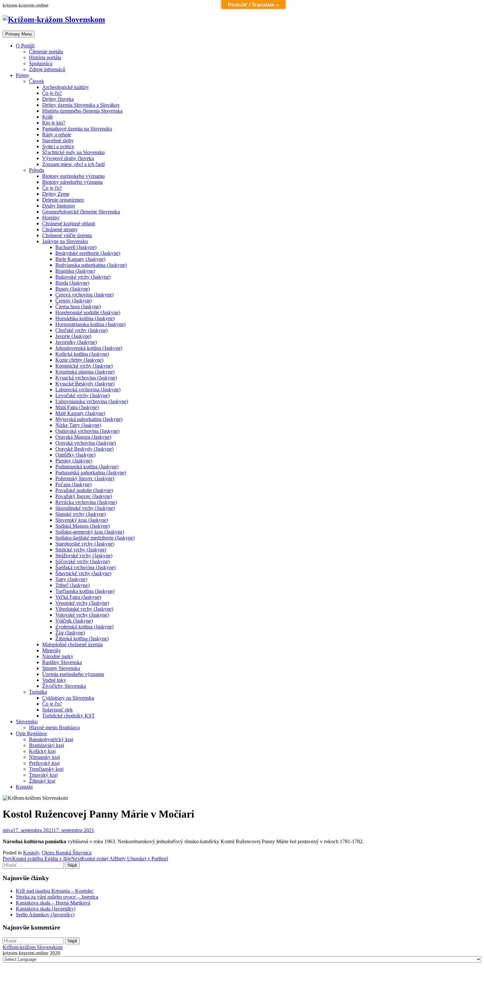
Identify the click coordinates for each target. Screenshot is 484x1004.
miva (8, 830)
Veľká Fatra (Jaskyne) (78, 597)
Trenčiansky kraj (46, 769)
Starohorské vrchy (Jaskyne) (84, 543)
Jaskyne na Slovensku (65, 241)
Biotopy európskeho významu (73, 176)
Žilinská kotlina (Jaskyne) (82, 638)
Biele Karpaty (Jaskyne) (80, 259)
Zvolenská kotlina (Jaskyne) (84, 626)
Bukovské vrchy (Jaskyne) (83, 277)
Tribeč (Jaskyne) (72, 585)
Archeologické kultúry (65, 87)
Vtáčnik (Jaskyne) (74, 621)
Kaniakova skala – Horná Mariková (53, 903)
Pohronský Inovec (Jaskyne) (84, 478)
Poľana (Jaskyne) (73, 484)
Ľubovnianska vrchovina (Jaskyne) (91, 401)
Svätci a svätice (58, 146)
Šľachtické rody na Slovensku (73, 152)
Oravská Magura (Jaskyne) (83, 437)
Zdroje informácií (47, 69)
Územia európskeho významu (73, 674)
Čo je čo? (52, 93)
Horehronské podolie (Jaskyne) (87, 312)
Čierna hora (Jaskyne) (78, 306)
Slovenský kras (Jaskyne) (81, 520)
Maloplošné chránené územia (72, 644)
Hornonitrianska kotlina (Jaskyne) (90, 324)
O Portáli (25, 45)
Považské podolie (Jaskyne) (84, 490)
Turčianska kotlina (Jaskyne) (85, 591)
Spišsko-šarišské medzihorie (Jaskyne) (95, 538)
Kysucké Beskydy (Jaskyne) (85, 383)
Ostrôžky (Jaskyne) (75, 455)
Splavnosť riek (57, 709)
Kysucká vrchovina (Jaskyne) (86, 377)
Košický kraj (42, 751)
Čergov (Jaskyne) (73, 300)
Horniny (51, 217)
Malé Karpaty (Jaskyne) (80, 413)
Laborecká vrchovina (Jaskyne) (88, 389)
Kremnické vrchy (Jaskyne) (84, 366)
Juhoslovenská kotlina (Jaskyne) (88, 348)
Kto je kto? (53, 123)
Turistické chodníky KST (68, 715)
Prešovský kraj (44, 763)
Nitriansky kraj (44, 757)
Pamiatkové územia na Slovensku (77, 128)
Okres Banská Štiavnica (67, 852)
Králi (47, 117)
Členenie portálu (46, 51)
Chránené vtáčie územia (67, 235)
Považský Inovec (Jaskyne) (83, 496)
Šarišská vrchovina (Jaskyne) (85, 567)
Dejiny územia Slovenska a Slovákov (81, 105)
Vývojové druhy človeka (68, 158)
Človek (36, 81)
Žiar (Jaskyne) (70, 632)
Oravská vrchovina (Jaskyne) (85, 443)
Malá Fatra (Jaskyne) (77, 407)
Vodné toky (54, 680)
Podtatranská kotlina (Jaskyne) (87, 466)
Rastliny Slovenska (62, 662)
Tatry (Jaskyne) (71, 579)
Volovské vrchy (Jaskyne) (82, 615)
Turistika (38, 692)
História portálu (45, 57)
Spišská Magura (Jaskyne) (82, 526)
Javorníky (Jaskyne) (76, 342)
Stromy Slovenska (61, 668)
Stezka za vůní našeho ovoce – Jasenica (57, 897)
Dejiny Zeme (55, 194)
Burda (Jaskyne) (72, 283)
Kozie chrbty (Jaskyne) (79, 360)
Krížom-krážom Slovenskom (33, 947)
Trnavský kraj (43, 775)
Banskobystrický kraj (51, 739)
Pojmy (22, 75)
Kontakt (24, 787)
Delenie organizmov (63, 200)
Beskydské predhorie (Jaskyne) (87, 253)
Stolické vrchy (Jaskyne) (80, 549)
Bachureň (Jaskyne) (75, 247)
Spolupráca (40, 63)
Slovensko (27, 721)
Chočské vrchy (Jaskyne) (81, 330)
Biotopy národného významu (72, 182)
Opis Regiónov (31, 733)
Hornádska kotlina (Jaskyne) (85, 318)
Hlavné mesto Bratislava (54, 727)
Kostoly (31, 852)
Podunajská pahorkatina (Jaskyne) (90, 472)
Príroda (36, 170)
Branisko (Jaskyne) (75, 271)
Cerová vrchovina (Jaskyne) (84, 294)
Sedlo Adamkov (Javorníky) (45, 914)
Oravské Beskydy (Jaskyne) (84, 449)
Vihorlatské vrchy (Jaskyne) (84, 609)
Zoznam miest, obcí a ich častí (73, 164)
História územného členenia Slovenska (82, 111)
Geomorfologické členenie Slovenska (81, 211)
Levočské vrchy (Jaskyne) (82, 395)
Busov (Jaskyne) (72, 289)
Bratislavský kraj (46, 745)
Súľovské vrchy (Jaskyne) (82, 561)
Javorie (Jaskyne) (73, 336)
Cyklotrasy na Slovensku (68, 698)
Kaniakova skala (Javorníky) (45, 908)
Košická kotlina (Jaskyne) (82, 354)
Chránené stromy (60, 229)
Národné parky (57, 656)
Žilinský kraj (42, 781)
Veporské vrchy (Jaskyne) (82, 603)
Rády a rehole (56, 134)
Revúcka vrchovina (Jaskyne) (86, 502)
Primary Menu (18, 34)
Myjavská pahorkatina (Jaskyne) (88, 419)
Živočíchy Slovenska (64, 686)
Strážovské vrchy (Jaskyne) (83, 555)
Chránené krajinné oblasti (68, 223)
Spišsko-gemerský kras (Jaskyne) (89, 532)
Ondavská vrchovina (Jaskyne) (87, 431)
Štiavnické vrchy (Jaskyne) (83, 573)
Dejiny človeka (58, 99)
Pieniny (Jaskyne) (73, 460)
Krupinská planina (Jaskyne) (85, 372)
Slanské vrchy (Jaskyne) (80, 514)
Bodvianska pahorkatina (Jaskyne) (91, 265)
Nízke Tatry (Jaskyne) (78, 425)
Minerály (51, 650)
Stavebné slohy (58, 140)
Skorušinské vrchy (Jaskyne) (85, 508)
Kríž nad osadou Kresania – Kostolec (55, 891)
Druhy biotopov (58, 206)
